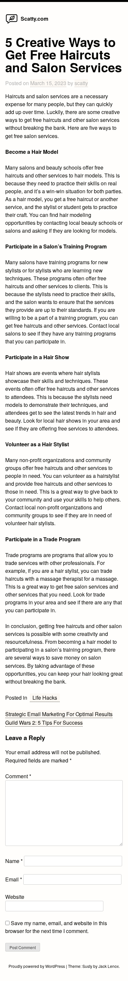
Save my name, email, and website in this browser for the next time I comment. (56, 927)
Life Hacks (44, 697)
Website (14, 896)
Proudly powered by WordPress (37, 966)
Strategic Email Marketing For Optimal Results (59, 714)
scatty (81, 83)
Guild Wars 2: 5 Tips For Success (44, 722)
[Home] (11, 23)
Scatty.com (34, 18)
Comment (18, 776)
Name (14, 861)
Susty (87, 966)
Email (13, 879)
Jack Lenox (108, 966)
